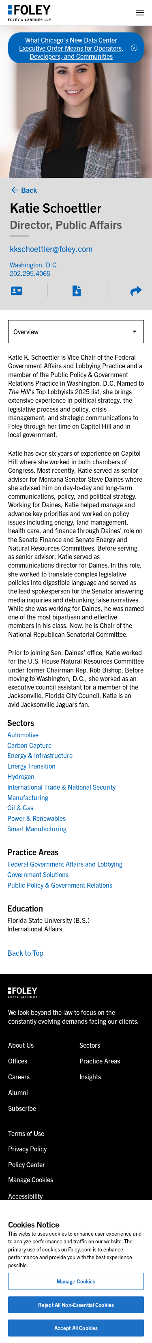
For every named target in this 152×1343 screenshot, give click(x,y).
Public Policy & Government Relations (59, 885)
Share (135, 290)
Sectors (89, 1045)
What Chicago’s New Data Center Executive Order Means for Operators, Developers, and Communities (71, 48)
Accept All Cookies (76, 1327)
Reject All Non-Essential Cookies (76, 1304)
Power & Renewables (36, 818)
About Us (21, 1045)
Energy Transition (31, 766)
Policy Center (26, 1164)
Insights (90, 1076)
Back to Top (25, 952)
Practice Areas (99, 1061)
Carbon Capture (29, 745)
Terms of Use (26, 1133)
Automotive (23, 734)
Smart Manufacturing (36, 828)
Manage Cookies (76, 1281)
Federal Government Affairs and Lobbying (64, 864)
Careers (19, 1076)
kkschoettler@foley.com (51, 248)
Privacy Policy (27, 1148)
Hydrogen (20, 776)
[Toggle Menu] (140, 13)
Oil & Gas (20, 807)
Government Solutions (38, 874)
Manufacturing (27, 797)
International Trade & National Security (61, 787)
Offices (17, 1061)
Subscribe (22, 1108)
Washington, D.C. (34, 264)
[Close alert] (134, 48)
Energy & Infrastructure (40, 755)
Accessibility (25, 1196)
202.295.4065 (30, 273)
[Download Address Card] (16, 290)
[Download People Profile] (76, 290)
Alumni (18, 1092)
